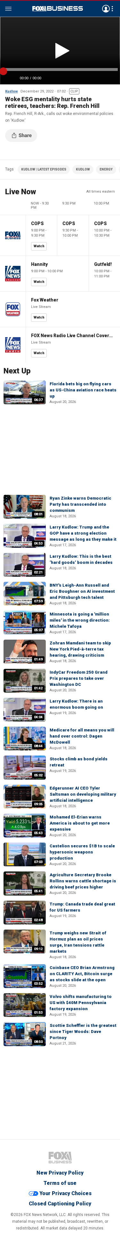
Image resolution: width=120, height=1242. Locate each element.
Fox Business (57, 8)
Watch (39, 246)
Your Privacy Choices (65, 1193)
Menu (8, 9)
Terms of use (60, 1183)
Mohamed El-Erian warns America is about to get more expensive (80, 823)
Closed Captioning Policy (60, 1204)
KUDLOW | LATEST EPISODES (43, 169)
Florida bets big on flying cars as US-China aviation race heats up (83, 389)
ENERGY (106, 169)
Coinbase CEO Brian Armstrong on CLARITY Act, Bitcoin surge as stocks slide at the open (82, 973)
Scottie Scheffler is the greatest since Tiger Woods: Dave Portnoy (83, 1031)
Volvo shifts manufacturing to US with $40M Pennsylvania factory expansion (81, 1002)
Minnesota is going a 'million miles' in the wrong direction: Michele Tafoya (80, 620)
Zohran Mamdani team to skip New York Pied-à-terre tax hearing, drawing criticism (80, 649)
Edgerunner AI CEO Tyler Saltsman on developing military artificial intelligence (83, 794)
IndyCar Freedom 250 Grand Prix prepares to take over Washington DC (79, 678)
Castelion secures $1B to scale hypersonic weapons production (82, 852)
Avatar (106, 9)
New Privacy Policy (60, 1173)
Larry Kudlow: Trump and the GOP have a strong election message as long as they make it (83, 533)
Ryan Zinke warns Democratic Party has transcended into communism (80, 504)
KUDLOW (83, 169)
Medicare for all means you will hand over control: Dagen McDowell (82, 736)
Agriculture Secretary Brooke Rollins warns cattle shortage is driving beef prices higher (83, 880)
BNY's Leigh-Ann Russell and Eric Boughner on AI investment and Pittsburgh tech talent (82, 591)
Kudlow (11, 91)
